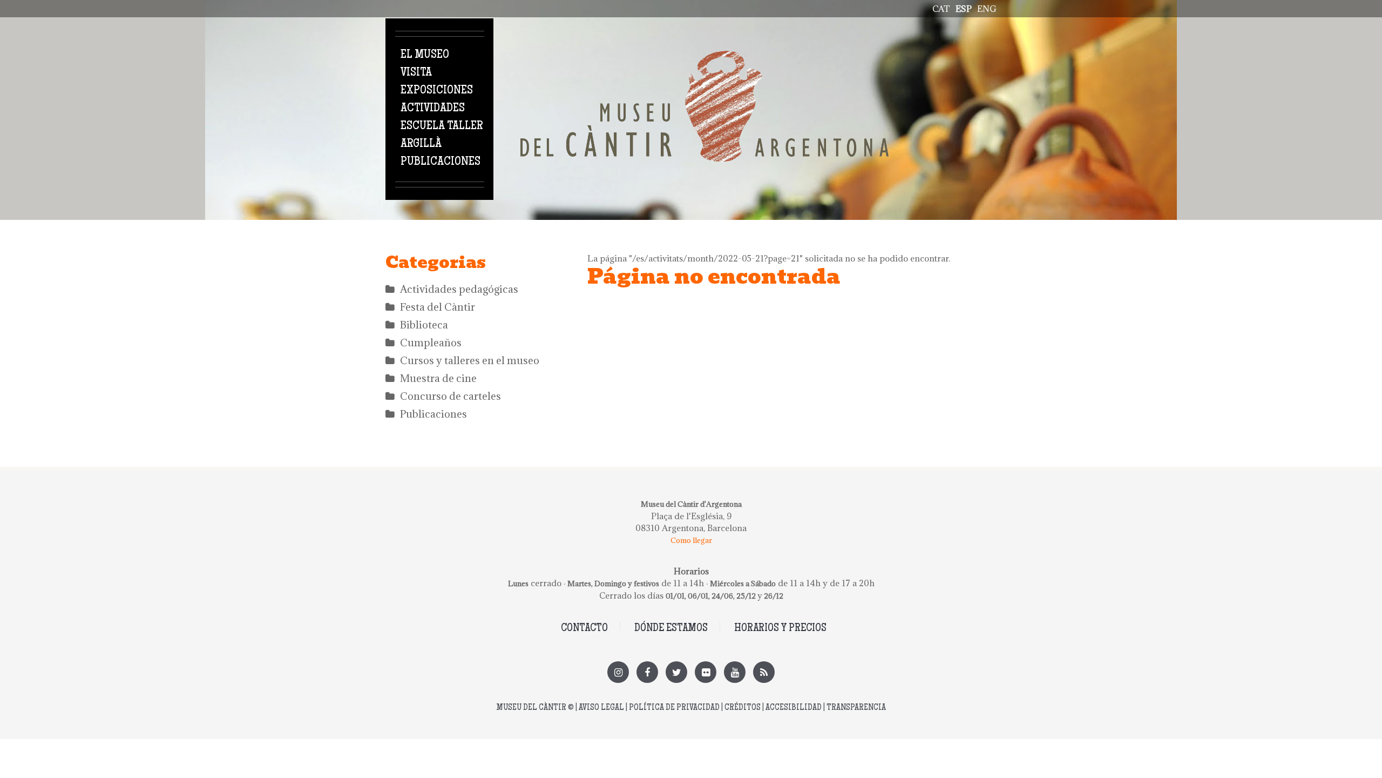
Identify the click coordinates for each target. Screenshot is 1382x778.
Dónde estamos (671, 628)
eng (987, 8)
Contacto (584, 628)
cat (941, 8)
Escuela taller (442, 126)
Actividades (433, 108)
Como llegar (691, 540)
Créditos (742, 708)
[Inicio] (704, 56)
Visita (416, 72)
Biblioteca (424, 324)
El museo (425, 55)
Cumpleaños (431, 342)
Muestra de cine (438, 378)
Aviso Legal (601, 708)
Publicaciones (440, 162)
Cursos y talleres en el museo (469, 360)
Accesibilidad (793, 708)
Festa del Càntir (437, 306)
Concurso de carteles (450, 396)
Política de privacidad (674, 708)
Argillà (421, 144)
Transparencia (856, 708)
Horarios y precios (780, 628)
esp (964, 8)
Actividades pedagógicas (459, 289)
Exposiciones (437, 90)
